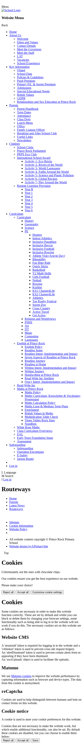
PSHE (28, 322)
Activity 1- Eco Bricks (38, 161)
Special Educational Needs (33, 91)
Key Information (19, 66)
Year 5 (29, 206)
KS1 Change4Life (43, 290)
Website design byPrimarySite (28, 546)
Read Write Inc (26, 385)
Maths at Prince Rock (30, 388)
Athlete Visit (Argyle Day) (48, 255)
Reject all (8, 592)
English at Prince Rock (31, 343)
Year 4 (29, 203)
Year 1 (29, 192)
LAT (20, 56)
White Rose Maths (28, 427)
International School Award (33, 157)
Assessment (24, 441)
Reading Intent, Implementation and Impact (51, 353)
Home (13, 31)
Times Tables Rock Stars (40, 420)
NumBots (30, 423)
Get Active (39, 315)
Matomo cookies (21, 676)
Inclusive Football (43, 248)
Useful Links (25, 136)
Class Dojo (23, 119)
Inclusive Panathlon (44, 241)
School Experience (28, 63)
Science (29, 227)
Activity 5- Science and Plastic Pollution (49, 175)
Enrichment (32, 409)
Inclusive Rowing (43, 252)
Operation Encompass (30, 451)
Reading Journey (35, 360)
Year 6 (29, 210)
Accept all (23, 592)
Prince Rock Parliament (31, 150)
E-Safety (22, 455)
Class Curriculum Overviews (34, 430)
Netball (36, 280)
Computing (31, 336)
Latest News (17, 505)
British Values (25, 94)
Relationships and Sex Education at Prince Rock (46, 101)
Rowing (37, 283)
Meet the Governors (29, 49)
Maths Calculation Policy (40, 402)
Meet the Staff (25, 52)
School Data (24, 73)
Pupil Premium (26, 80)
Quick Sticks (40, 266)
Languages (31, 339)
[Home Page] (11, 10)
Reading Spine (34, 350)
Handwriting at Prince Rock (42, 374)
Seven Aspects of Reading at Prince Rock (50, 357)
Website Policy (18, 529)
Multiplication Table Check (41, 416)
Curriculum (16, 213)
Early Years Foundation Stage (35, 437)
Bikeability (39, 259)
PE (26, 231)
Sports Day (39, 304)
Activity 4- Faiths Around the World (47, 171)
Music (28, 332)
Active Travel (40, 311)
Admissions (24, 87)
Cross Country (41, 308)
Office (21, 126)
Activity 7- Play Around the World (46, 182)
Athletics (37, 297)
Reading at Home (35, 364)
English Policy (33, 346)
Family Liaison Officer (31, 129)
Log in (13, 465)
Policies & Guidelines (30, 77)
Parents (13, 105)
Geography (31, 224)
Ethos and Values (27, 42)
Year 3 (29, 199)
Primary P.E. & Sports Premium (36, 84)
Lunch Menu (25, 122)
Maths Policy (33, 392)
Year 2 (29, 196)
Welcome (22, 38)
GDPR (21, 98)
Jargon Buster (25, 458)
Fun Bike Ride (41, 262)
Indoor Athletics (42, 238)
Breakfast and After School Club (37, 133)
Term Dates (24, 112)
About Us (15, 35)
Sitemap (14, 522)
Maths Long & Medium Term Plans (46, 406)
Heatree (37, 234)
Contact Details (26, 45)
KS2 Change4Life (43, 294)
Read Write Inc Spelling (39, 378)
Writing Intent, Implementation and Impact (50, 367)
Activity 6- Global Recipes (41, 178)
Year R (29, 189)
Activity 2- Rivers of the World (44, 164)
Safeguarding (17, 444)
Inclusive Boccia (42, 245)
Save (35, 740)
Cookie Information (21, 525)
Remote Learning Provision (34, 185)
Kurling (37, 287)
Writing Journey (34, 371)
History (29, 220)
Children (14, 143)
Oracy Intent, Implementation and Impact (50, 381)
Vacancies (23, 59)
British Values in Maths (39, 413)
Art (27, 325)
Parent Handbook (27, 108)
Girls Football (40, 276)
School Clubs (25, 147)
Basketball (38, 269)
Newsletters (24, 140)
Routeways (16, 509)
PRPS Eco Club (27, 154)
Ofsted (21, 70)
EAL (20, 434)
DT (27, 329)
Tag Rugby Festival (44, 301)
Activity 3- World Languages (42, 168)
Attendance (24, 115)
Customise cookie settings (47, 592)
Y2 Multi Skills (41, 273)
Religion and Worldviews (40, 318)
